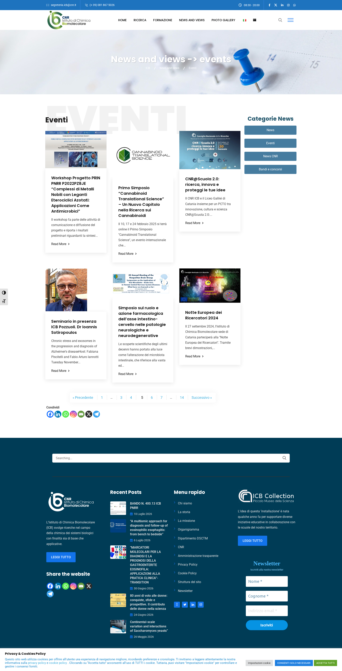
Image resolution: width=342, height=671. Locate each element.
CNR (181, 547)
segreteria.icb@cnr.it (63, 5)
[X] (88, 414)
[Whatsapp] (65, 414)
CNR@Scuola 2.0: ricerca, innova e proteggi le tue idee (205, 184)
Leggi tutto (61, 557)
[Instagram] (73, 414)
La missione (186, 521)
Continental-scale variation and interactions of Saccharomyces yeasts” (149, 626)
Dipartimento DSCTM (193, 538)
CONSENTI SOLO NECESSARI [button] (294, 662)
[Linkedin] (57, 414)
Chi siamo (185, 503)
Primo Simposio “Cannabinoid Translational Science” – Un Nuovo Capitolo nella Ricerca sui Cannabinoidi (141, 201)
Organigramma (188, 529)
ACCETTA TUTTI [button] (325, 662)
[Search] (284, 458)
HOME (122, 20)
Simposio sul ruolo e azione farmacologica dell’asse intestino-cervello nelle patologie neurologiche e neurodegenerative (142, 321)
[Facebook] (50, 414)
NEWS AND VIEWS (192, 20)
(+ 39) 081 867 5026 (102, 5)
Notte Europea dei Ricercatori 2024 (203, 315)
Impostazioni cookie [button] (259, 662)
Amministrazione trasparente (198, 556)
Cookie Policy (187, 573)
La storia (184, 512)
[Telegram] (96, 414)
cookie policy (58, 663)
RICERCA (140, 20)
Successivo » (202, 397)
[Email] (81, 414)
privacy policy (37, 663)
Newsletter (185, 591)
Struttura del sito (189, 582)
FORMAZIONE (162, 20)
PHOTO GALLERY (223, 20)
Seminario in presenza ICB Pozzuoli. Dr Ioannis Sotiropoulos (74, 327)
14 (182, 397)
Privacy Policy (188, 564)
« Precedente (83, 397)
